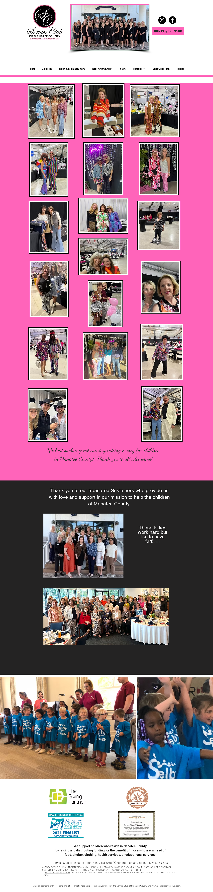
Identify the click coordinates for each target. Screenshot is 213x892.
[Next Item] (207, 728)
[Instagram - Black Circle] (162, 20)
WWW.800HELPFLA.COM (57, 872)
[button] (47, 69)
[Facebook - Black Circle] (172, 20)
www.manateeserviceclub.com (166, 886)
